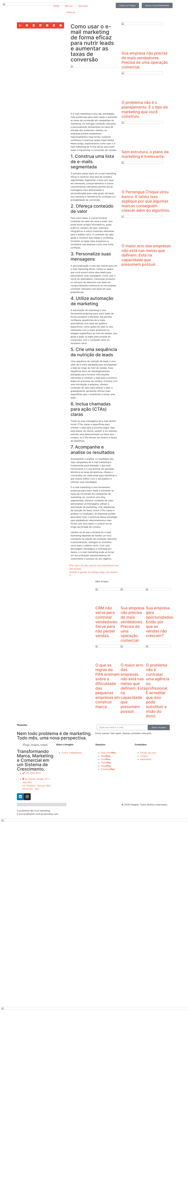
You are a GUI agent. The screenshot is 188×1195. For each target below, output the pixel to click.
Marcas (69, 6)
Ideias (56, 6)
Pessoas (71, 12)
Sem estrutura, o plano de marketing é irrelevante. (145, 154)
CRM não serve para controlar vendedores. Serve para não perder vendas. (106, 622)
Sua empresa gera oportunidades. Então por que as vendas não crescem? (160, 622)
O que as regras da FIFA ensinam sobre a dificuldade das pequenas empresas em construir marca (107, 686)
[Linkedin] (20, 796)
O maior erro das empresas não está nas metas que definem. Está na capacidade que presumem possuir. (146, 255)
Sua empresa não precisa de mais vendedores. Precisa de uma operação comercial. (145, 60)
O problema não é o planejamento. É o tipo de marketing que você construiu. (145, 109)
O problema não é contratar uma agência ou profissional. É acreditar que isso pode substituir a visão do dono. (157, 690)
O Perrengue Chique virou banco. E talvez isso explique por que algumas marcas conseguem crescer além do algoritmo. (146, 201)
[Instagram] (27, 796)
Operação (83, 6)
